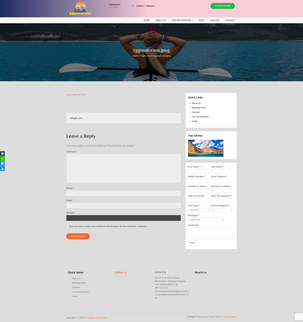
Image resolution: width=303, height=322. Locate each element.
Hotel (194, 121)
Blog (201, 20)
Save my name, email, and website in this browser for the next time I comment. (108, 226)
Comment (71, 151)
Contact (230, 20)
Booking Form (199, 107)
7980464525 (114, 4)
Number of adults (197, 186)
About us (161, 20)
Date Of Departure (221, 196)
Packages (193, 215)
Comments (193, 225)
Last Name (217, 166)
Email (69, 200)
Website (70, 212)
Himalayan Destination (96, 317)
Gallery (214, 20)
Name (70, 188)
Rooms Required (220, 205)
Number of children (221, 186)
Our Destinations (181, 20)
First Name (194, 166)
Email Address (219, 176)
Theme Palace (230, 316)
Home (147, 20)
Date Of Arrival (196, 196)
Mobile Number (196, 176)
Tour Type (194, 205)
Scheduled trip (223, 6)
